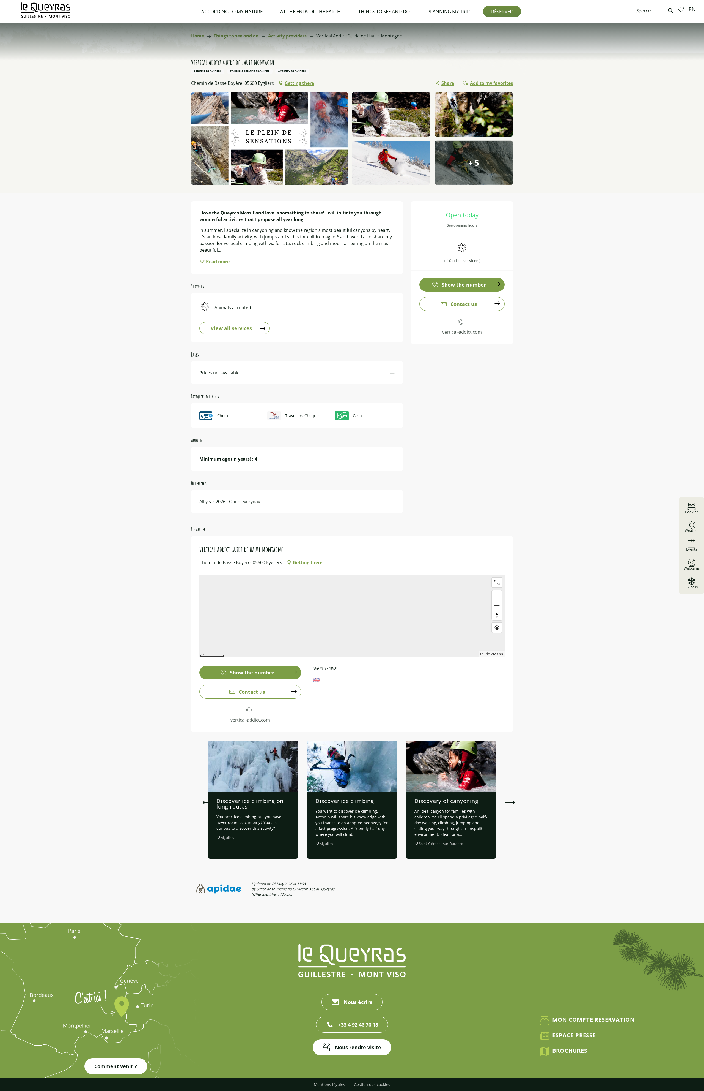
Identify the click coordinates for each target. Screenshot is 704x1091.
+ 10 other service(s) (462, 260)
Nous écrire (358, 1002)
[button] (654, 9)
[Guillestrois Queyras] (45, 12)
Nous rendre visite (358, 1047)
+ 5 (473, 162)
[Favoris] (681, 9)
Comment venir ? (115, 1066)
